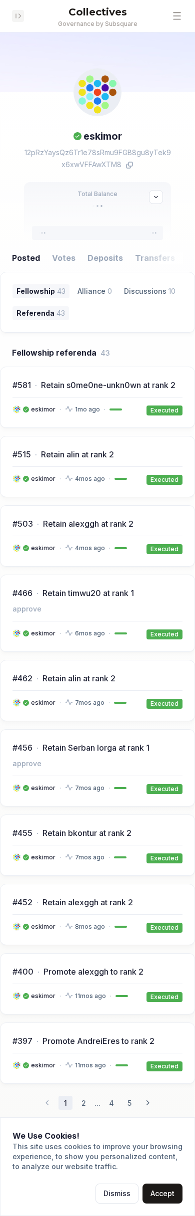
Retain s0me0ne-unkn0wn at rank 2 (108, 385)
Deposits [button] (105, 258)
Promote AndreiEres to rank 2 (98, 1041)
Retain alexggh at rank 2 (88, 524)
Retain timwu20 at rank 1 (88, 593)
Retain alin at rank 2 (77, 454)
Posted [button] (26, 258)
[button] (177, 16)
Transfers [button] (155, 258)
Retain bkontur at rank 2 (87, 833)
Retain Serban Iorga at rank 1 (96, 748)
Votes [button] (64, 258)
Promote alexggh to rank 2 (94, 972)
